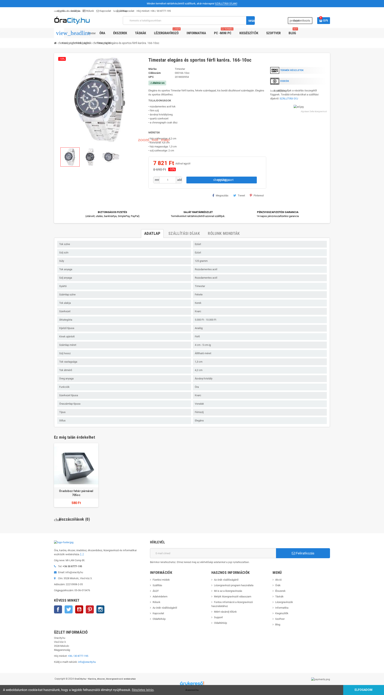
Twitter (69, 609)
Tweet (241, 195)
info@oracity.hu (87, 661)
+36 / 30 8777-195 (160, 10)
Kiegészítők (281, 613)
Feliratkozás (304, 553)
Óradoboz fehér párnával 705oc (76, 493)
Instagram (100, 609)
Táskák (279, 596)
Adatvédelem (160, 596)
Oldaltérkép (159, 618)
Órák (278, 585)
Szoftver (280, 618)
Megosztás (222, 195)
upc (151, 76)
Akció (278, 579)
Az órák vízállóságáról (165, 607)
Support (218, 617)
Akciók (59, 10)
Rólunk (90, 10)
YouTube (79, 609)
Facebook (58, 609)
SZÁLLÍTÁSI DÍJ (289, 98)
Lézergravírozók (284, 602)
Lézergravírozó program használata (233, 585)
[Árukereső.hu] (192, 684)
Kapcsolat (105, 10)
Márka (152, 68)
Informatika (281, 607)
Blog (277, 624)
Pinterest (259, 195)
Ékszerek (280, 590)
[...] (81, 554)
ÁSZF (118, 10)
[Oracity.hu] (72, 20)
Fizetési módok (161, 579)
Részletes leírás (143, 690)
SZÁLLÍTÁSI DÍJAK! (226, 3)
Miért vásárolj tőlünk (225, 611)
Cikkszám (154, 72)
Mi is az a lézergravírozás (228, 590)
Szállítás (73, 10)
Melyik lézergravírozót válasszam (232, 596)
